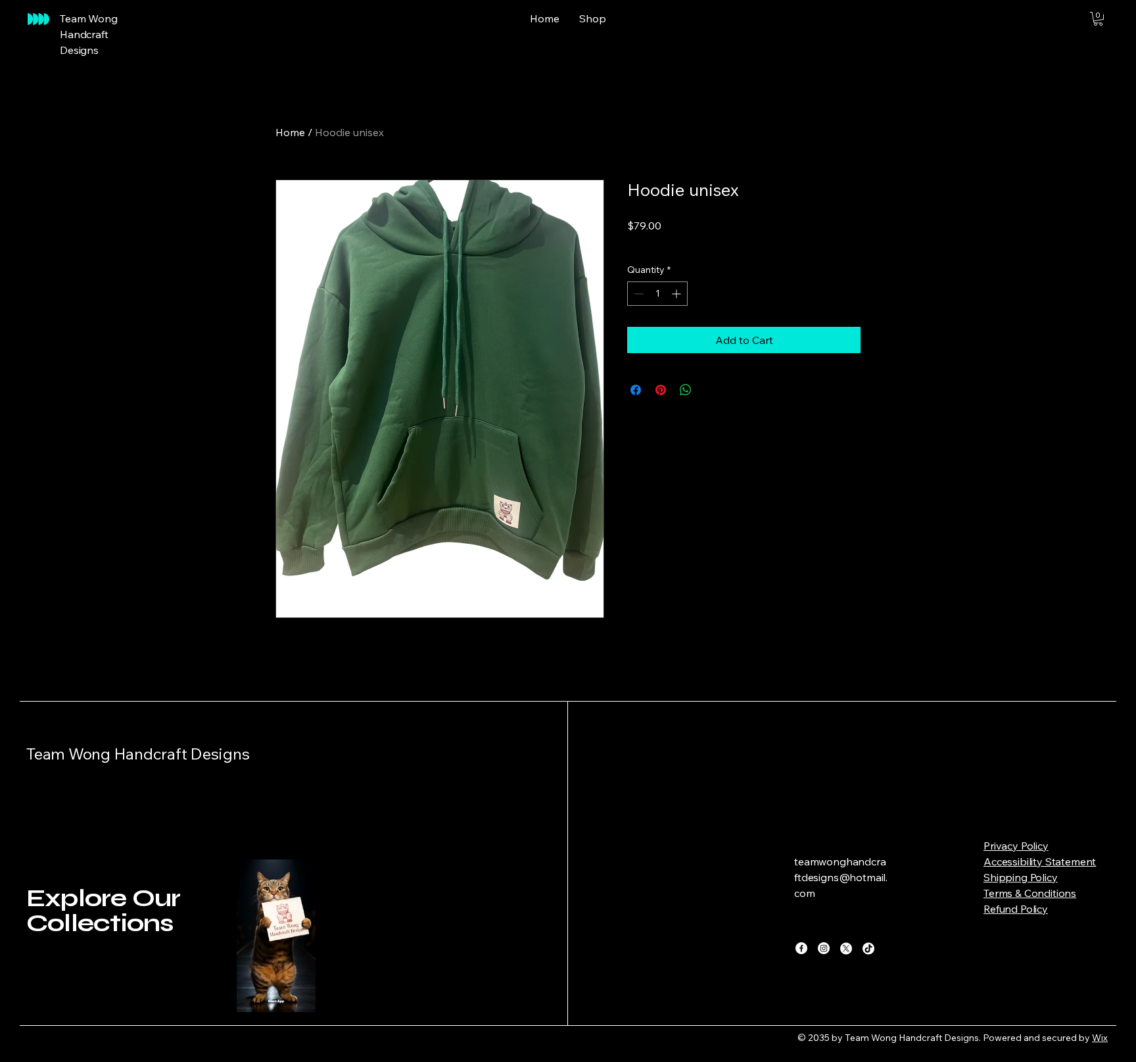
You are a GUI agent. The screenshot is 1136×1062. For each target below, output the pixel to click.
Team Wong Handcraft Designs (138, 753)
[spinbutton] (657, 293)
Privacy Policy (1016, 845)
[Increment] (677, 293)
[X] (846, 948)
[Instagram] (823, 948)
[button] (1098, 19)
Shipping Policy (1020, 877)
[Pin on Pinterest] (661, 390)
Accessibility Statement (1039, 861)
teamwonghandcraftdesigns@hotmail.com (841, 877)
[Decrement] (637, 293)
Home (290, 132)
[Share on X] (711, 390)
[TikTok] (868, 948)
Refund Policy (1015, 908)
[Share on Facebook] (636, 390)
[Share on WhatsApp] (686, 390)
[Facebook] (801, 948)
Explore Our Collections (103, 910)
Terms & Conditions (1029, 893)
